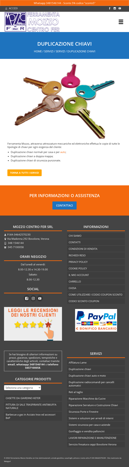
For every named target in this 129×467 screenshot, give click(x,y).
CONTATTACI (64, 205)
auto (63, 152)
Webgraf (7, 461)
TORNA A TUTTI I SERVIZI (24, 172)
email (11, 364)
